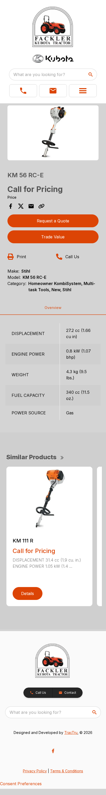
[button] (23, 90)
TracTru (70, 732)
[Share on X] (21, 206)
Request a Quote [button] (53, 220)
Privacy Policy (35, 771)
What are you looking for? (39, 74)
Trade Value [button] (53, 236)
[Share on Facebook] (10, 206)
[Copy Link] (41, 206)
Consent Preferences (21, 783)
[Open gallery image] (53, 132)
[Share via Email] (31, 206)
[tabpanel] (53, 133)
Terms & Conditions (66, 771)
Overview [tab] (53, 307)
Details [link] (27, 593)
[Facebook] (53, 751)
